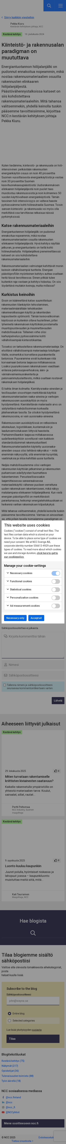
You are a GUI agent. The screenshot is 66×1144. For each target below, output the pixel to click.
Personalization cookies (24, 597)
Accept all (36, 618)
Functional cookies (21, 581)
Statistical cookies (20, 589)
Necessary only (15, 618)
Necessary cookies (21, 573)
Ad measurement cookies (25, 605)
